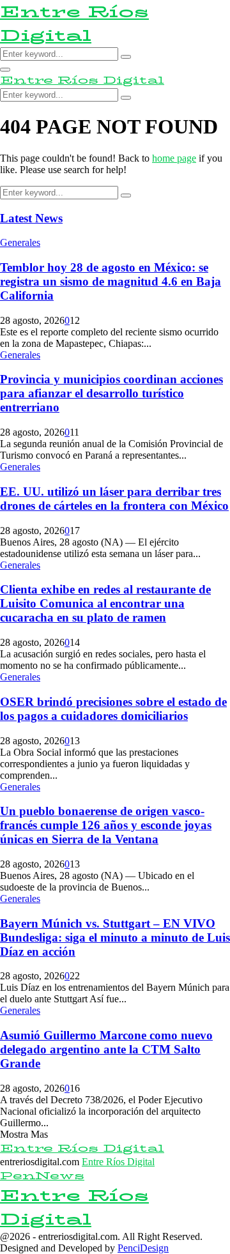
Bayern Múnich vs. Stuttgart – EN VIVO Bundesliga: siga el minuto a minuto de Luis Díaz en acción (115, 937)
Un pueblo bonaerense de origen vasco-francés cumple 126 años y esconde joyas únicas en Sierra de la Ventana (105, 825)
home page (174, 158)
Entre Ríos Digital (74, 23)
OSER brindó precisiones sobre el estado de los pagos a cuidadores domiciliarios (113, 709)
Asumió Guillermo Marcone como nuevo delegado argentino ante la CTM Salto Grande (106, 1049)
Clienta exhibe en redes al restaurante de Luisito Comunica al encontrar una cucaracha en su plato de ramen (105, 603)
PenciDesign (143, 1248)
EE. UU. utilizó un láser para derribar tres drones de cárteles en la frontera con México (114, 498)
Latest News (31, 218)
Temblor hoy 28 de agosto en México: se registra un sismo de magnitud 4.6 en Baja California (110, 281)
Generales (20, 242)
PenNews (42, 1176)
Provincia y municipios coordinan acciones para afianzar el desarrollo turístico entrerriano (111, 393)
